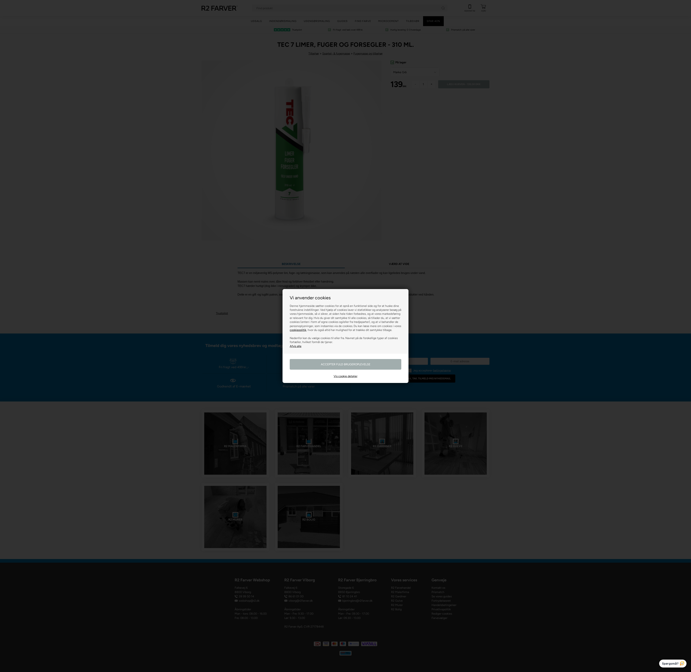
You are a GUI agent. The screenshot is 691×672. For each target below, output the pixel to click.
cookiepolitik (298, 330)
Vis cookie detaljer (345, 376)
